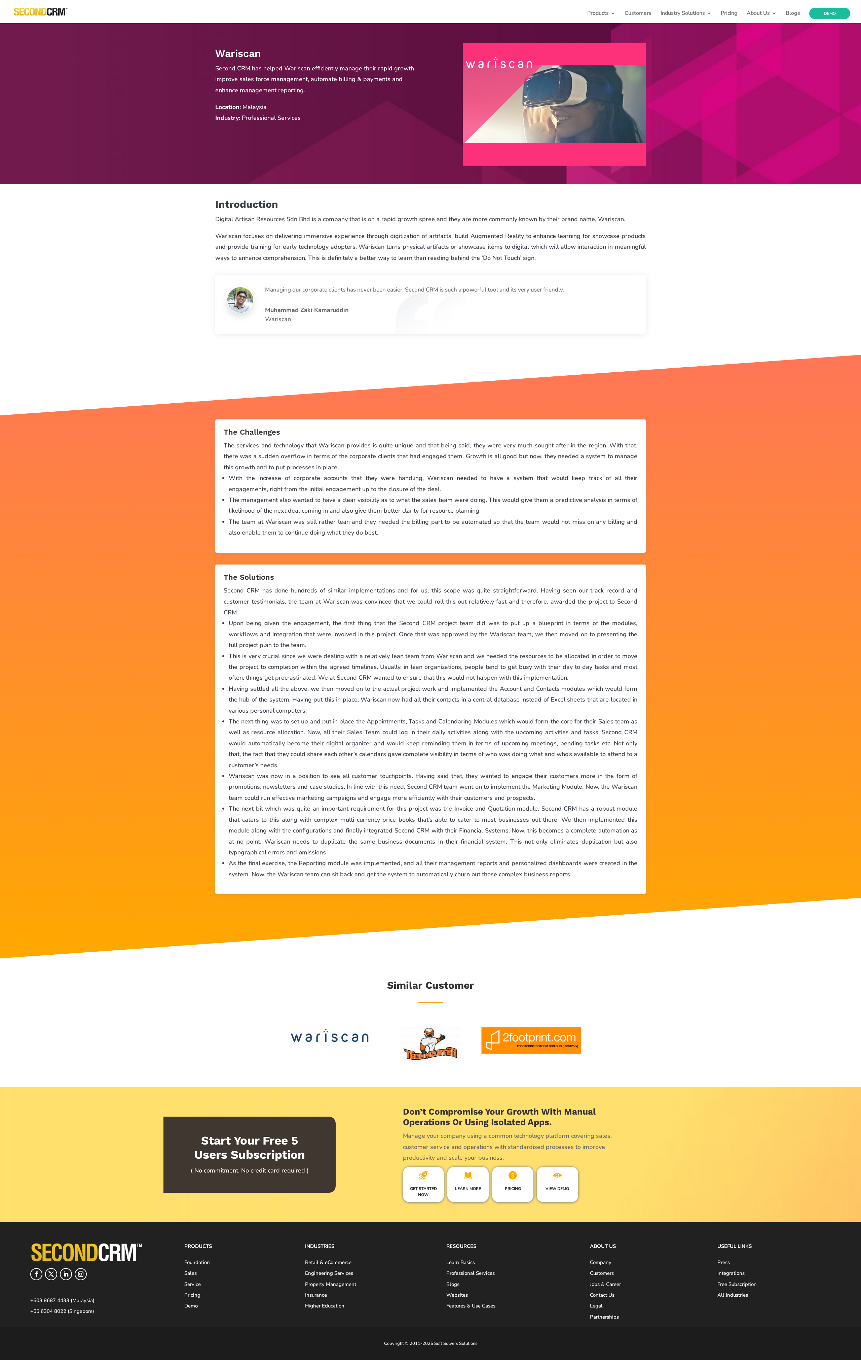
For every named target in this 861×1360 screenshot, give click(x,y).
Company (600, 1262)
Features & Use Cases (470, 1305)
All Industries (732, 1295)
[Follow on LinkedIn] (66, 1274)
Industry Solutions (683, 14)
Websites (457, 1295)
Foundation (197, 1262)
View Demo (557, 1188)
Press (723, 1262)
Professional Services (470, 1273)
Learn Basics (460, 1262)
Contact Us (602, 1295)
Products (598, 14)
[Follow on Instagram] (81, 1274)
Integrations (731, 1273)
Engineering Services (329, 1273)
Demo (830, 13)
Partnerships (604, 1317)
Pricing (729, 14)
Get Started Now (423, 1191)
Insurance (316, 1295)
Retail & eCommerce (328, 1262)
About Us (758, 14)
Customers (638, 14)
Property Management (330, 1284)
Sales (190, 1273)
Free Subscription (737, 1284)
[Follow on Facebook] (36, 1274)
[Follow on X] (51, 1274)
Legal (596, 1305)
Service (192, 1284)
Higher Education (324, 1305)
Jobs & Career (605, 1284)
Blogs (793, 14)
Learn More (468, 1188)
